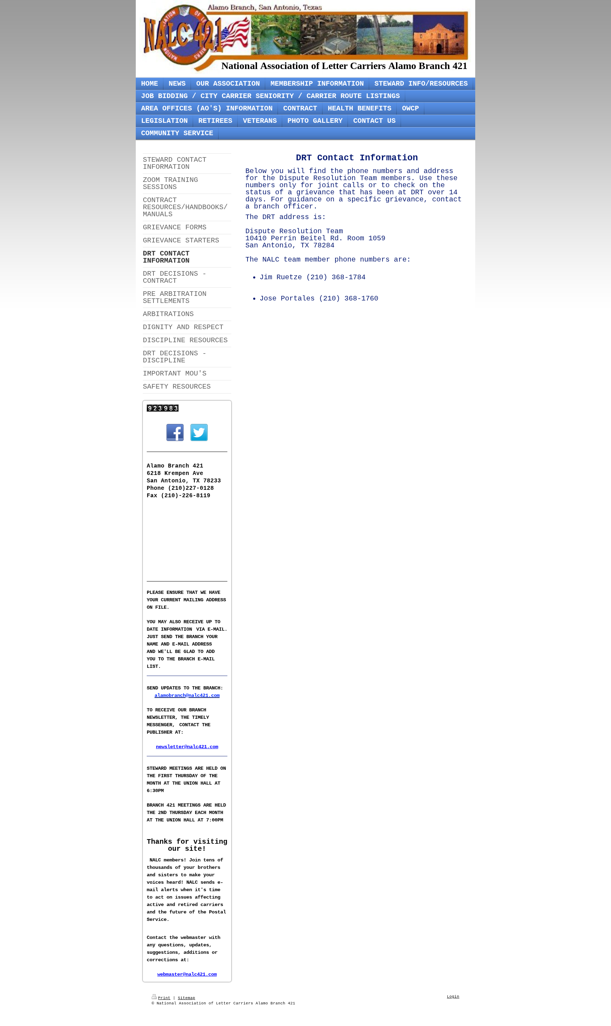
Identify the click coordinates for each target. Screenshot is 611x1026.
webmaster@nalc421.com (187, 974)
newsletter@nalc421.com (187, 747)
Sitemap (186, 998)
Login (453, 997)
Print (164, 998)
